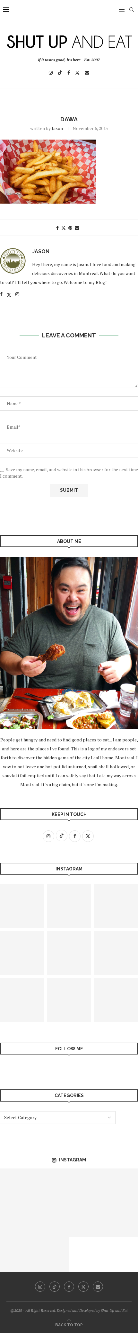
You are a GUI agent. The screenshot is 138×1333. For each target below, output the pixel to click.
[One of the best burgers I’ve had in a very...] (52, 1254)
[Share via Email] (77, 228)
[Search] (131, 9)
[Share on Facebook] (57, 228)
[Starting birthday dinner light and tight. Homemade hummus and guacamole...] (69, 953)
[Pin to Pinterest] (70, 228)
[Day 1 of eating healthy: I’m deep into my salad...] (86, 1220)
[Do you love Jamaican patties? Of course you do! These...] (69, 999)
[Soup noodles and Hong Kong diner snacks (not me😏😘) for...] (52, 1220)
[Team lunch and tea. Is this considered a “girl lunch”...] (17, 1220)
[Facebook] (68, 72)
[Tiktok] (60, 72)
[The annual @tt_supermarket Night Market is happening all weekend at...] (69, 906)
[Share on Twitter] (63, 228)
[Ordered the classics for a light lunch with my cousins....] (17, 1185)
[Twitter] (77, 72)
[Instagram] (51, 72)
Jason (57, 128)
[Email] (87, 72)
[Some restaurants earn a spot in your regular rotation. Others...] (17, 1254)
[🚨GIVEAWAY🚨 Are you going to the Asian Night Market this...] (52, 1185)
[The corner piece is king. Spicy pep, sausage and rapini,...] (86, 1185)
